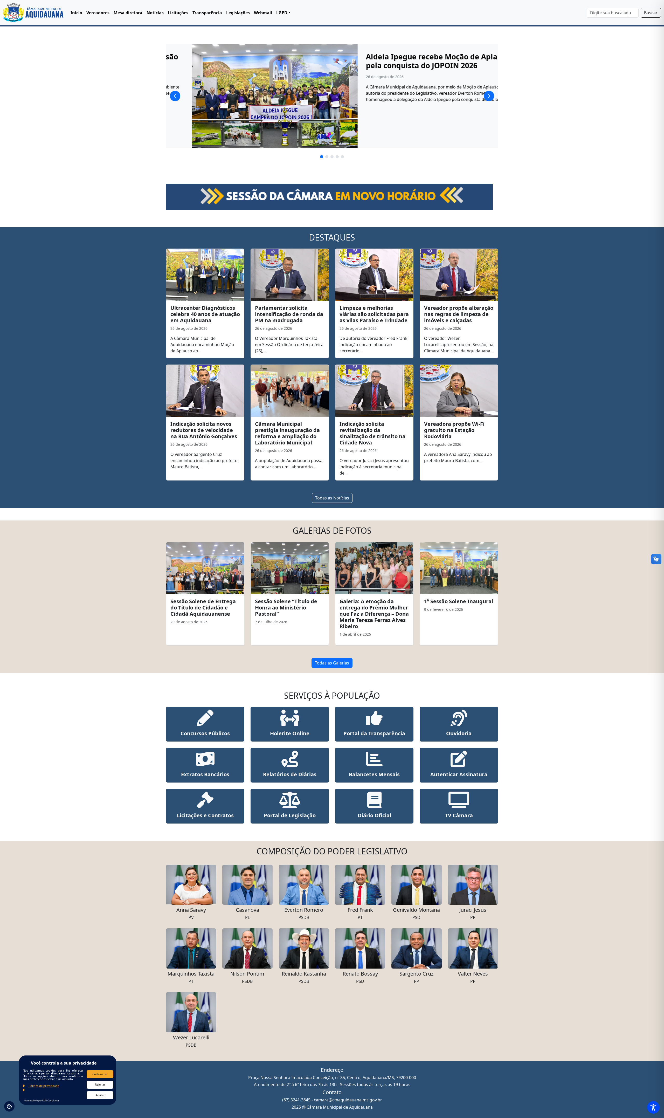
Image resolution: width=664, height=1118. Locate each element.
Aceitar (100, 1095)
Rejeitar (100, 1084)
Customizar (100, 1074)
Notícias (155, 13)
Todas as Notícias (332, 498)
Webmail (263, 13)
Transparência (207, 13)
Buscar (651, 13)
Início (76, 13)
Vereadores (97, 13)
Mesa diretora (128, 13)
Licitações (178, 13)
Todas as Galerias (332, 663)
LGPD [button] (281, 13)
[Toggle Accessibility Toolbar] (653, 1107)
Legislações (238, 13)
